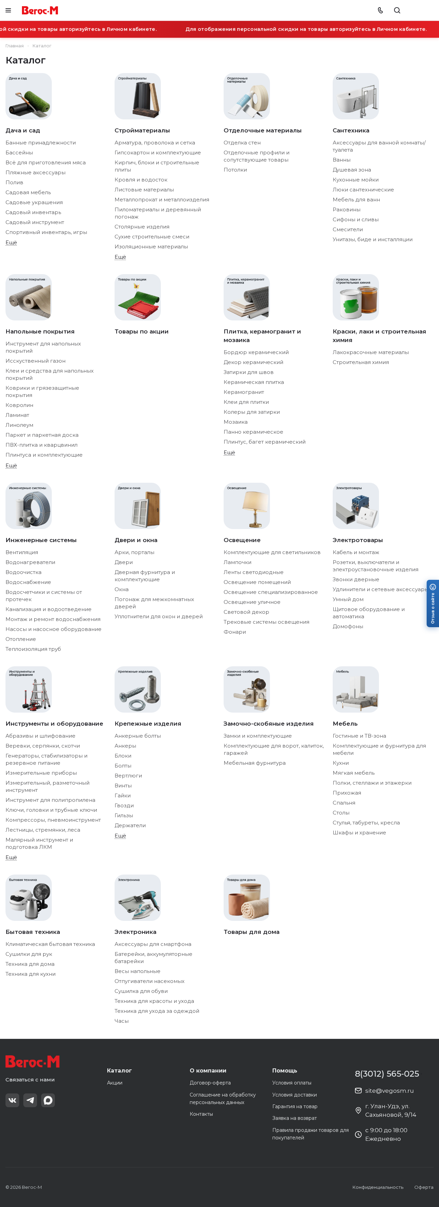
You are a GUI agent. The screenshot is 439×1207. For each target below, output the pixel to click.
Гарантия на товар (295, 1106)
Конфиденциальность (378, 1187)
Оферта (424, 1187)
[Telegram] (30, 1100)
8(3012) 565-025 (387, 1074)
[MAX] (48, 1100)
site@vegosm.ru (389, 1090)
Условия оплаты (291, 1083)
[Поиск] (397, 10)
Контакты (201, 1114)
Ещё (11, 242)
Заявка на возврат (294, 1118)
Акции (114, 1083)
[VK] (12, 1100)
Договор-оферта (210, 1083)
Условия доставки (294, 1095)
